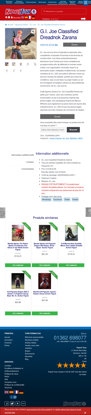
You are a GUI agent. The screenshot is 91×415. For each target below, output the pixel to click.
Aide (6, 379)
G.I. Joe (33, 24)
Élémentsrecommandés (19, 2)
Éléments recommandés (34, 337)
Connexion (11, 17)
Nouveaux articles (31, 340)
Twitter (67, 199)
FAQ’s (7, 376)
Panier (7, 345)
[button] (33, 31)
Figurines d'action (21, 24)
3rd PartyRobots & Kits (63, 2)
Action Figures (56, 138)
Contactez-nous (9, 17)
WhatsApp (46, 199)
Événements (29, 353)
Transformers (52, 2)
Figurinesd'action (72, 2)
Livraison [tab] (30, 162)
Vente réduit (42, 2)
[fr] (29, 17)
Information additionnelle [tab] (22, 155)
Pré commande (18, 265)
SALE (80, 138)
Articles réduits (30, 342)
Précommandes (31, 2)
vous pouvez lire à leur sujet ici (39, 409)
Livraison (8, 365)
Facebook (57, 199)
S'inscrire (8, 342)
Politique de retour (11, 374)
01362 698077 (70, 337)
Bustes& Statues (81, 2)
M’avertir (73, 129)
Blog (26, 359)
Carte (84, 361)
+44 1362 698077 (63, 341)
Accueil (6, 17)
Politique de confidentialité (14, 384)
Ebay (23, 403)
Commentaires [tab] (28, 168)
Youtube (18, 403)
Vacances (8, 387)
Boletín (27, 351)
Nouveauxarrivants (9, 2)
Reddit (75, 199)
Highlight (73, 138)
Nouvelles (17, 17)
